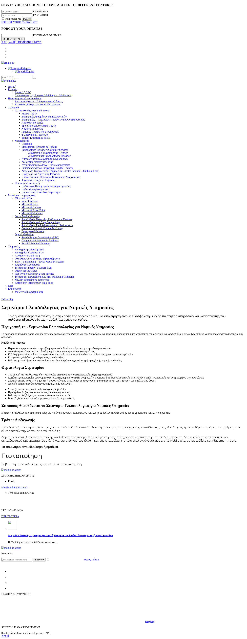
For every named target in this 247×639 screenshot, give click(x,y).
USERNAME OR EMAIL (47, 35)
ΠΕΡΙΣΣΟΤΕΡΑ (10, 516)
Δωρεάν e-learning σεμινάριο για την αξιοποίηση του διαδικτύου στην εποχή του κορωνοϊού (60, 535)
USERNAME (40, 11)
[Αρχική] (123, 469)
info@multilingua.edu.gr (14, 487)
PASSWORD (40, 15)
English (30, 71)
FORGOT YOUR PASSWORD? (19, 22)
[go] (34, 78)
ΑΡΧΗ (5, 636)
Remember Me (13, 18)
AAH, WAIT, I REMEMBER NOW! (21, 42)
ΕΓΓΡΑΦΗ (39, 559)
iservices (150, 621)
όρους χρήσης (91, 559)
